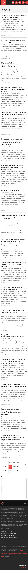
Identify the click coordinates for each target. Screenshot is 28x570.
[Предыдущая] (7, 463)
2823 (18, 470)
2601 (10, 470)
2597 (14, 466)
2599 (2, 470)
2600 (6, 470)
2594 (2, 466)
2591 (10, 462)
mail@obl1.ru (4, 539)
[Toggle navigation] (25, 503)
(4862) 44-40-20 (4, 537)
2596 (10, 466)
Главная (2, 7)
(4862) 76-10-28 (4, 535)
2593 (18, 462)
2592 (14, 462)
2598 (18, 466)
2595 (6, 466)
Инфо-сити (24, 567)
